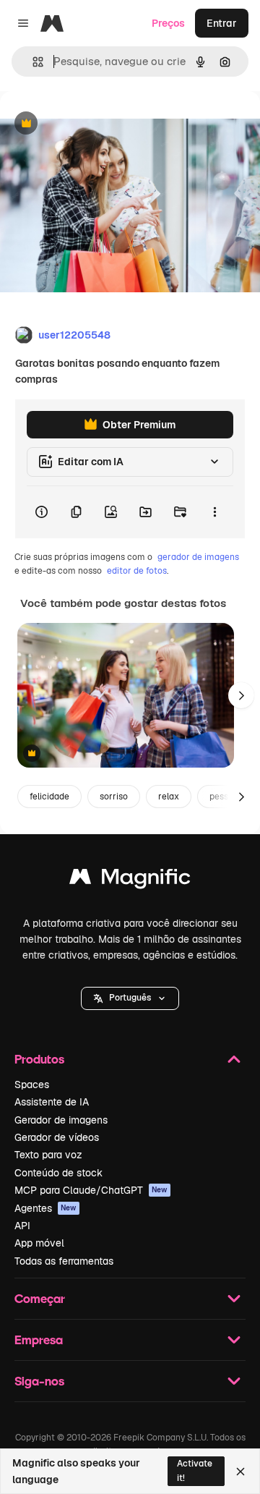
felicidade (49, 796)
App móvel (39, 1242)
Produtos (39, 1058)
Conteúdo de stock (58, 1172)
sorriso (114, 796)
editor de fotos (137, 571)
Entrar (222, 23)
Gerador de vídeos (56, 1137)
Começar (39, 1298)
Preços (168, 23)
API (22, 1225)
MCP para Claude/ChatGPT (91, 1190)
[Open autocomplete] (32, 61)
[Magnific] (130, 880)
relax (168, 796)
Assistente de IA (51, 1101)
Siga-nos (39, 1380)
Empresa (38, 1339)
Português (130, 997)
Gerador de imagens (61, 1119)
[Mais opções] (214, 512)
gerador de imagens (198, 557)
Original (92, 124)
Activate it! (194, 1470)
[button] (130, 998)
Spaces (31, 1084)
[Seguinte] (241, 695)
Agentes (45, 1208)
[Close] (240, 1471)
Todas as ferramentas (63, 1261)
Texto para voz (48, 1154)
